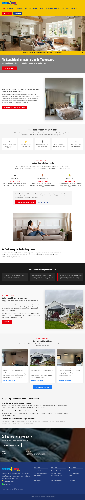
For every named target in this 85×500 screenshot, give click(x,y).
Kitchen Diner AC (38, 478)
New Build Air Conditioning (57, 470)
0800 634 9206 (6, 453)
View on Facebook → (9, 380)
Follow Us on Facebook (43, 387)
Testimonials (72, 478)
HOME (3, 8)
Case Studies (72, 480)
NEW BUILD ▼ (20, 8)
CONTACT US (74, 8)
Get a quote (6, 13)
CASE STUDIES (65, 8)
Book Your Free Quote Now (11, 445)
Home (70, 470)
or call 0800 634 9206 (43, 202)
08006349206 (18, 13)
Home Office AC (37, 480)
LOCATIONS (57, 8)
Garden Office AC (38, 483)
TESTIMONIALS (49, 8)
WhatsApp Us (7, 484)
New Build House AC (56, 473)
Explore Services (9, 68)
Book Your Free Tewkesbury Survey (14, 107)
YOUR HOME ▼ (11, 8)
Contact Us (71, 483)
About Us (6, 322)
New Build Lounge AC (56, 483)
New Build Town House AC (57, 475)
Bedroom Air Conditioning (40, 470)
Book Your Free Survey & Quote (25, 202)
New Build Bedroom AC (56, 480)
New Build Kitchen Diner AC (57, 478)
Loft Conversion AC (38, 475)
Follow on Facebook (9, 481)
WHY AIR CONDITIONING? (31, 8)
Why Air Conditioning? (74, 473)
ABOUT (41, 8)
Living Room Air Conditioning (40, 473)
